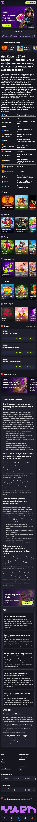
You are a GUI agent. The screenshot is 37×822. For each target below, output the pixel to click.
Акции (2, 754)
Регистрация (31, 2)
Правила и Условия (24, 754)
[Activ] (7, 778)
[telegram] (20, 769)
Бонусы (3, 761)
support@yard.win (5, 768)
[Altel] (27, 778)
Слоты (2, 759)
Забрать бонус (27, 602)
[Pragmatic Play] (7, 790)
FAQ (2, 757)
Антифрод (22, 759)
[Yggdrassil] (17, 790)
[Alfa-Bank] (17, 778)
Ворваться (7, 25)
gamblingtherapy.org (25, 799)
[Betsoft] (27, 790)
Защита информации (24, 757)
